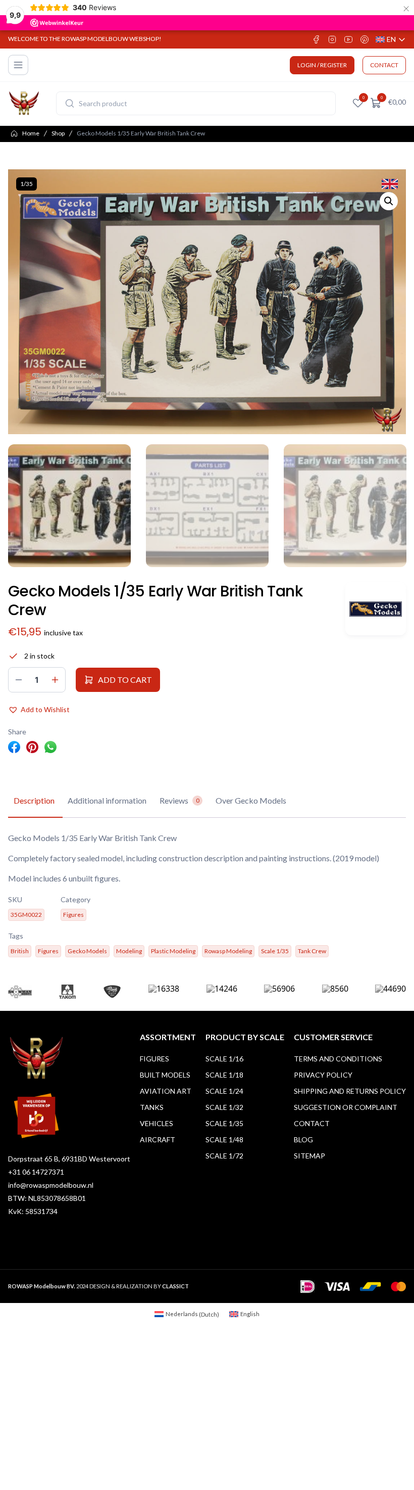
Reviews (179, 800)
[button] (389, 201)
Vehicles (156, 1123)
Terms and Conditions (338, 1058)
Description (34, 800)
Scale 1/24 (224, 1091)
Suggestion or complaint (345, 1107)
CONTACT (384, 65)
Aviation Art (165, 1091)
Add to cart (125, 679)
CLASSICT (175, 1286)
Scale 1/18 (224, 1074)
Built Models (165, 1074)
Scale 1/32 (224, 1107)
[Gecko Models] (375, 608)
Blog (303, 1139)
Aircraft (157, 1139)
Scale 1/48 (224, 1139)
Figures (154, 1058)
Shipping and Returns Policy (350, 1091)
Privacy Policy (323, 1074)
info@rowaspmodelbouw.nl (50, 1185)
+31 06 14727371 (36, 1172)
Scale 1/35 (224, 1123)
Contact (312, 1123)
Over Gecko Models (251, 800)
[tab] (34, 801)
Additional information (107, 800)
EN (391, 39)
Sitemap (309, 1155)
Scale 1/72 (224, 1155)
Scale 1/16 (224, 1058)
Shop (58, 133)
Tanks (152, 1107)
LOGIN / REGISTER (322, 65)
